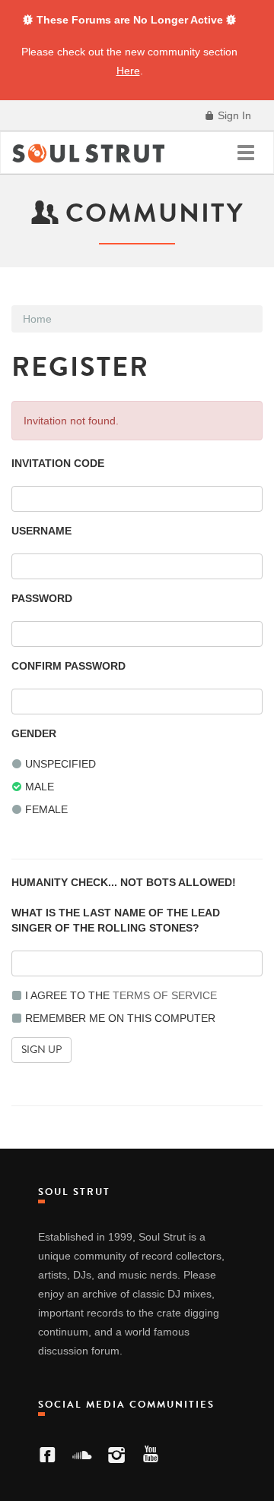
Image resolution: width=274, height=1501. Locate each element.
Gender (33, 733)
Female (45, 809)
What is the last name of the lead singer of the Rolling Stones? (115, 920)
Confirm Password (68, 666)
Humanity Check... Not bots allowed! (123, 882)
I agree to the (119, 995)
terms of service (165, 995)
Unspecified (59, 764)
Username (41, 531)
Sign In (233, 115)
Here (128, 71)
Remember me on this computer (118, 1018)
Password (41, 598)
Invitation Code (57, 463)
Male (38, 786)
